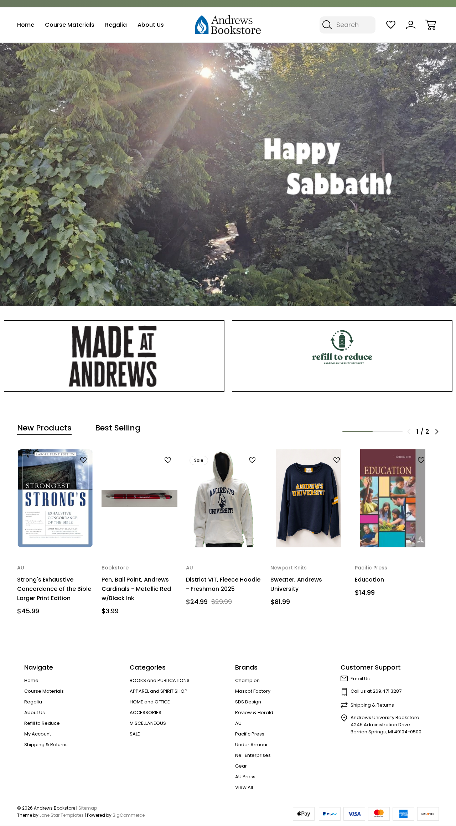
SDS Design (248, 701)
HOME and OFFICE (150, 701)
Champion (247, 680)
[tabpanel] (55, 534)
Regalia (116, 25)
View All (244, 787)
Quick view (64, 472)
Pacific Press (249, 734)
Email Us (360, 678)
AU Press (245, 776)
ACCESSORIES (145, 712)
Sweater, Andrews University (296, 584)
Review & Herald (254, 712)
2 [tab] (388, 431)
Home (25, 25)
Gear (241, 766)
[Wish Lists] (391, 25)
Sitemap (87, 808)
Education (369, 579)
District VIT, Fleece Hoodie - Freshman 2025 (223, 584)
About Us (151, 25)
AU (238, 723)
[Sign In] (411, 25)
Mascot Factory (252, 691)
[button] (114, 356)
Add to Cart (55, 533)
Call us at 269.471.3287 (376, 691)
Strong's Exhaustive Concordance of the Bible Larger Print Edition (54, 588)
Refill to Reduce (42, 723)
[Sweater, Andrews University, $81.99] (308, 498)
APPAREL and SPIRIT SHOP (158, 691)
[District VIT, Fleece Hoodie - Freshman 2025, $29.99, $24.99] (224, 498)
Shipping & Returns (46, 744)
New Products (44, 428)
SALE (135, 734)
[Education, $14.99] (393, 498)
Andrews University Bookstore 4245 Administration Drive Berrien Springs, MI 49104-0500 (386, 724)
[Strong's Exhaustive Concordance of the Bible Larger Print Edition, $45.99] (55, 498)
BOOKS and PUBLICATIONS (160, 680)
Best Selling (117, 428)
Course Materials (69, 25)
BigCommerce (129, 815)
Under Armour (251, 744)
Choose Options (224, 533)
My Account (37, 734)
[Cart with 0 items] (431, 25)
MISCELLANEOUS (148, 723)
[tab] (44, 428)
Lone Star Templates (62, 815)
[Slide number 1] (228, 174)
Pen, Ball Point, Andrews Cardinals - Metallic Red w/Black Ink (136, 588)
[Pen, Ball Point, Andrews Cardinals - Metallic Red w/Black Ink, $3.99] (139, 498)
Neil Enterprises (253, 755)
